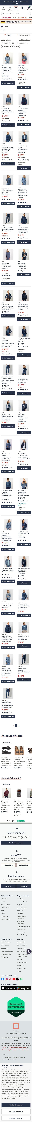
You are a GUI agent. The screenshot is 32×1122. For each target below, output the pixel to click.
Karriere (19, 959)
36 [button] (13, 43)
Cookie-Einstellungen (16, 1118)
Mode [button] (5, 43)
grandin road (4, 1059)
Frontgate (16, 1057)
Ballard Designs (8, 1057)
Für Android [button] (24, 886)
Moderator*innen (22, 962)
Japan (24, 1033)
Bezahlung (20, 913)
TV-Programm (5, 945)
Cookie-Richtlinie (11, 1098)
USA (7, 1033)
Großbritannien (13, 1033)
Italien (20, 1033)
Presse (3, 913)
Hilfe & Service (21, 929)
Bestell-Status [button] (23, 865)
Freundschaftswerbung (7, 951)
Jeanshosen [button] (7, 46)
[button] (3, 8)
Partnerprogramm (6, 954)
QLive (3, 910)
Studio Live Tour (21, 968)
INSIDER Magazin (6, 942)
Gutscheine (4, 948)
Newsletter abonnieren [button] (16, 843)
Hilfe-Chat (4, 899)
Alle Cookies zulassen (16, 1105)
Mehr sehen (7, 742)
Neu (14, 17)
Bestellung (20, 899)
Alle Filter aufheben (24, 40)
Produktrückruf (5, 919)
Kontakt (3, 902)
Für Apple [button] (8, 886)
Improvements (11, 1059)
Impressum (25, 1050)
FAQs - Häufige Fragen (23, 926)
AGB (4, 1048)
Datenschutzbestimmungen (18, 1048)
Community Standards (9, 1050)
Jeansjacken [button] (22, 43)
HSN (2, 1057)
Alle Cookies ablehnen (16, 1111)
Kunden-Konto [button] (8, 865)
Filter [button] (9, 35)
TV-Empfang (20, 965)
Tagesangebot (6, 17)
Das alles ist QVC (22, 945)
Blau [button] (17, 46)
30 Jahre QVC (22, 17)
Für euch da (4, 957)
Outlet (19, 971)
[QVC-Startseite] (2, 27)
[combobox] (14, 14)
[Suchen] (29, 13)
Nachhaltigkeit (21, 948)
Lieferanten (4, 916)
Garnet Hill (22, 1057)
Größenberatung (21, 905)
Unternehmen (21, 942)
